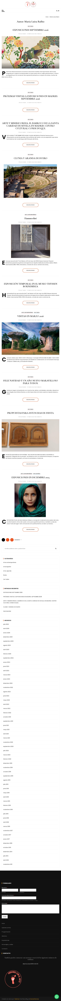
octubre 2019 (7, 772)
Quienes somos (6, 928)
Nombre (5, 887)
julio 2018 (5, 814)
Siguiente (17, 540)
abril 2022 (6, 704)
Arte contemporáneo (30, 214)
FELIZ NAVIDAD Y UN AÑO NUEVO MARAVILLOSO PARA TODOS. (30, 382)
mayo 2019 (6, 793)
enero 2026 (6, 633)
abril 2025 (6, 649)
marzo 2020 (6, 755)
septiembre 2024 (8, 658)
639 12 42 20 (34, 964)
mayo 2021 (6, 729)
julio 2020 (6, 750)
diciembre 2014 (7, 851)
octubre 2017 (7, 835)
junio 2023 (6, 666)
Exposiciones (5, 940)
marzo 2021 (6, 738)
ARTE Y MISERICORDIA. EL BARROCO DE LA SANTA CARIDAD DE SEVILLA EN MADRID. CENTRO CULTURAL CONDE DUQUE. (30, 126)
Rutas (5, 575)
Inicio (3, 923)
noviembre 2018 (8, 809)
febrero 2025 (7, 654)
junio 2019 (6, 788)
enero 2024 (6, 662)
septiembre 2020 (8, 746)
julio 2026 (6, 624)
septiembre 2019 (8, 776)
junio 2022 (6, 696)
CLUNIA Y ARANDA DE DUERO (30, 158)
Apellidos (22, 892)
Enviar (4, 917)
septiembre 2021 (8, 721)
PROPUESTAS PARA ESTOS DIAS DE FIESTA (30, 413)
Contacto (4, 949)
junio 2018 (6, 818)
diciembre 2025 (7, 637)
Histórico (4, 936)
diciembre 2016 (7, 843)
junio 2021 (6, 725)
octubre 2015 (7, 847)
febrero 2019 (7, 805)
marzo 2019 (6, 801)
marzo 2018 (6, 826)
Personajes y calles (7, 944)
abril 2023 (6, 670)
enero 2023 (6, 679)
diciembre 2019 (7, 763)
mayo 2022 (6, 700)
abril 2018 (6, 822)
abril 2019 (6, 797)
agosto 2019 (6, 780)
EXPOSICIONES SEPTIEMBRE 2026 (31, 29)
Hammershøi (30, 218)
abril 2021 (6, 734)
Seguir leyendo (30, 82)
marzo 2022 (6, 708)
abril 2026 (6, 628)
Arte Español (36, 473)
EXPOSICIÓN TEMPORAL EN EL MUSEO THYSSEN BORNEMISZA (30, 285)
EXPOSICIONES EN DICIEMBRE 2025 (30, 477)
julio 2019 (5, 784)
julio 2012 (5, 856)
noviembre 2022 (8, 687)
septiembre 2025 (8, 641)
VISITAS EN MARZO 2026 (30, 316)
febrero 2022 (7, 713)
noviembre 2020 (8, 742)
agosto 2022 (7, 692)
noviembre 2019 (8, 767)
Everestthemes (34, 999)
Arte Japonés (7, 571)
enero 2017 (6, 839)
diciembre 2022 (7, 683)
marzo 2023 (6, 675)
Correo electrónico (8, 895)
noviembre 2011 (7, 864)
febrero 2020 (7, 759)
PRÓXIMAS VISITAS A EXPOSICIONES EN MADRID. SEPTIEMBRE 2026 (30, 97)
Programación (6, 932)
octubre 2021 (7, 717)
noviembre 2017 (8, 830)
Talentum (17, 999)
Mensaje (5, 903)
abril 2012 (6, 860)
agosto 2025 (7, 645)
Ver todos (30, 26)
